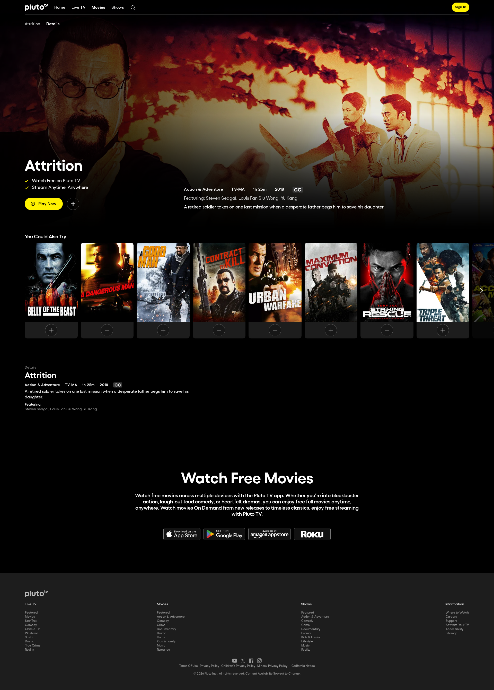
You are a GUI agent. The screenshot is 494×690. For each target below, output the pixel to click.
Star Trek (31, 621)
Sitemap (451, 633)
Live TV (78, 7)
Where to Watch (457, 612)
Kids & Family (166, 641)
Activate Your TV (457, 625)
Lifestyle (307, 641)
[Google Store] (224, 534)
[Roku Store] (312, 534)
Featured (31, 612)
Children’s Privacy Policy (238, 666)
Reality (29, 649)
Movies (98, 7)
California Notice (303, 666)
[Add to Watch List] (73, 204)
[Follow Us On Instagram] (259, 660)
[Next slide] (481, 290)
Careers (451, 616)
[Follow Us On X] (242, 660)
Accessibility (454, 629)
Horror (161, 637)
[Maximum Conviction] (331, 290)
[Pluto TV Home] (36, 7)
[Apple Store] (181, 534)
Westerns (31, 633)
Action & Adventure (171, 616)
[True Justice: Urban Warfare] (275, 290)
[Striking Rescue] (386, 290)
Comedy (31, 625)
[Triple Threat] (443, 290)
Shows (117, 7)
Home (59, 7)
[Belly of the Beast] (51, 290)
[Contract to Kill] (219, 290)
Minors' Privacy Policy (272, 666)
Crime (161, 625)
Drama (29, 641)
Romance (163, 649)
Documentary (166, 629)
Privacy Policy (209, 666)
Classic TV (32, 629)
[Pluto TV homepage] (36, 594)
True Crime (32, 645)
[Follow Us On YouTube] (234, 660)
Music (161, 645)
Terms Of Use (188, 666)
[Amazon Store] (269, 534)
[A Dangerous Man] (107, 290)
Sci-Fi (29, 637)
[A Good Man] (163, 290)
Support (451, 621)
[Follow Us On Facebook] (251, 660)
